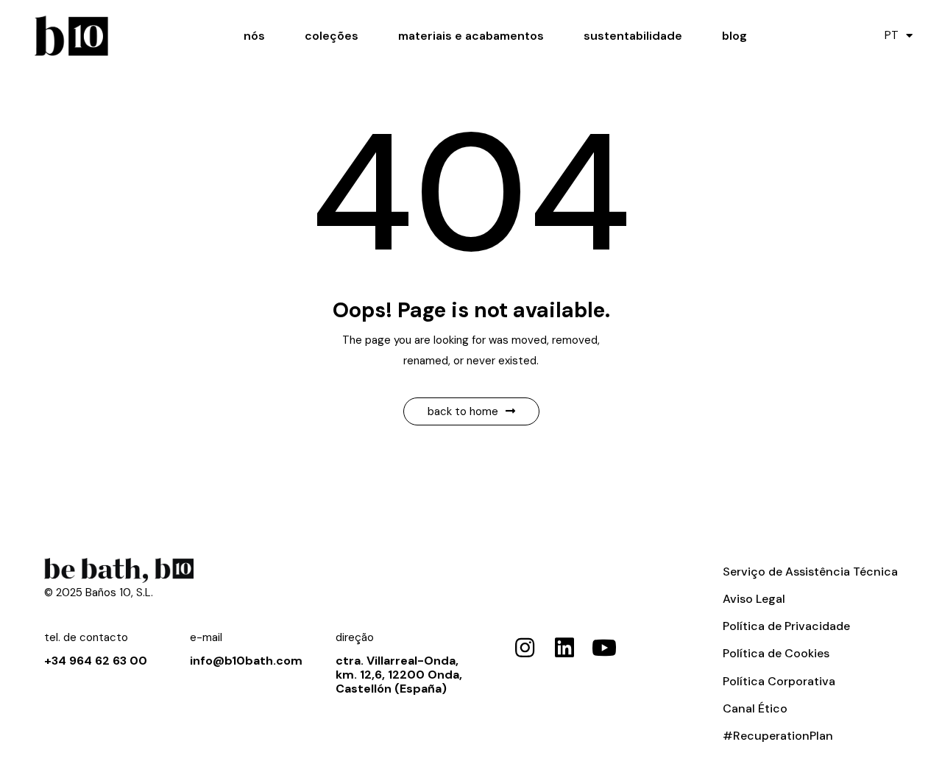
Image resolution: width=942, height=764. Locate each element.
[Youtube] (604, 648)
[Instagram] (525, 648)
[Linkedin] (564, 648)
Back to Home (463, 411)
